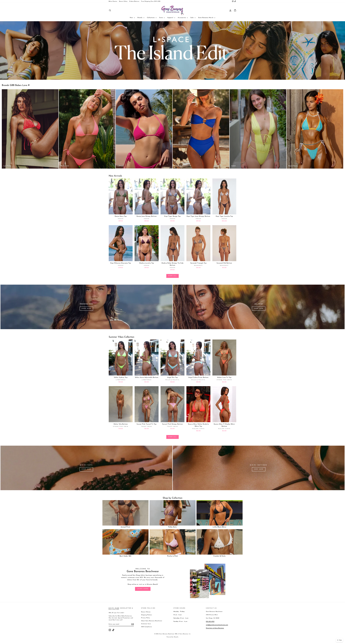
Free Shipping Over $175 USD (150, 1)
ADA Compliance (146, 626)
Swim (161, 17)
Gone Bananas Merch (206, 17)
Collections (151, 17)
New (132, 17)
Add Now (121, 212)
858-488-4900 (210, 621)
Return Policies (146, 612)
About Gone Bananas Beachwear (151, 620)
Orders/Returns (134, 1)
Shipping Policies (146, 614)
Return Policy (123, 1)
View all (172, 275)
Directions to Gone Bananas (215, 628)
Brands (140, 17)
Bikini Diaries (113, 1)
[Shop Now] (86, 307)
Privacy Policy (145, 617)
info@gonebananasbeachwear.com (217, 624)
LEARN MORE (143, 588)
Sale (192, 17)
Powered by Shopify (172, 637)
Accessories (182, 17)
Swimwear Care (146, 623)
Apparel (170, 17)
